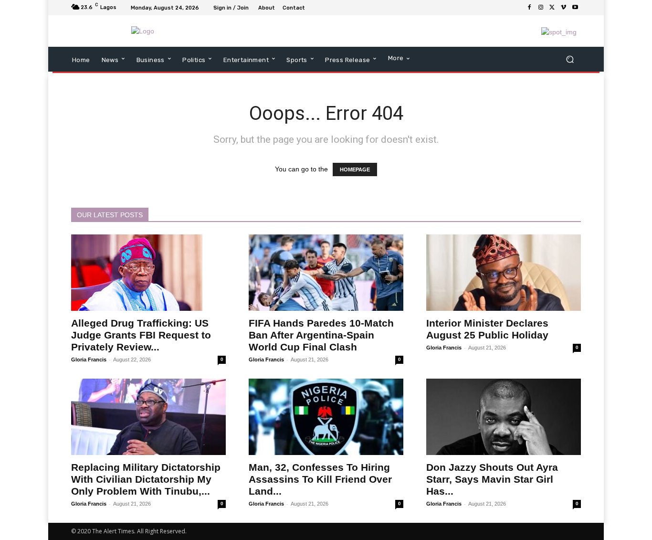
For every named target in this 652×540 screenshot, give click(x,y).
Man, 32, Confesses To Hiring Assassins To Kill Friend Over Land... (320, 479)
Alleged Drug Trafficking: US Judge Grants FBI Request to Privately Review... (141, 335)
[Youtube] (575, 7)
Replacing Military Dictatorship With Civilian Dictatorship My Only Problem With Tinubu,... (146, 479)
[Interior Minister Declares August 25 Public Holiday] (503, 272)
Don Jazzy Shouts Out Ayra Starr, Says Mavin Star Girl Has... (492, 479)
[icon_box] (314, 8)
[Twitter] (552, 7)
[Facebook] (529, 7)
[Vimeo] (563, 7)
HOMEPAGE (355, 169)
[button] (569, 59)
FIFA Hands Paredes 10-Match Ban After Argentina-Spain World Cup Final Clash (321, 335)
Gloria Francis (88, 359)
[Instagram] (541, 7)
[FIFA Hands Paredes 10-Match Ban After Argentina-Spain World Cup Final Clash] (326, 272)
